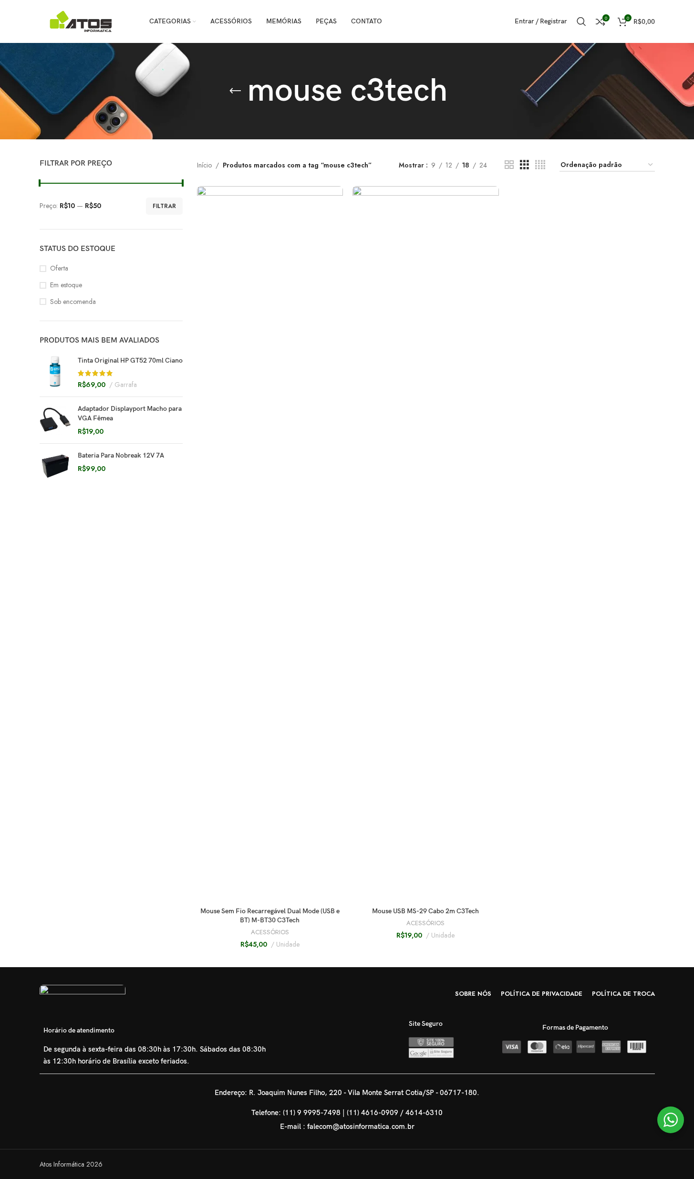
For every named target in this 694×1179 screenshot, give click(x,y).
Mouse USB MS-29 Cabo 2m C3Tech (425, 911)
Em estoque (66, 285)
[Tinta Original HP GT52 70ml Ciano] (55, 373)
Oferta (59, 268)
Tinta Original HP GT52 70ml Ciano (130, 360)
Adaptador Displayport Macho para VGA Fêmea (130, 413)
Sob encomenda (73, 301)
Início (204, 165)
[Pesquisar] (581, 21)
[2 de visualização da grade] (509, 165)
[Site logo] (82, 20)
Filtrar (164, 206)
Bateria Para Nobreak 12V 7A (121, 455)
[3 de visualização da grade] (524, 165)
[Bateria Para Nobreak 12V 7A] (55, 466)
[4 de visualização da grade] (540, 165)
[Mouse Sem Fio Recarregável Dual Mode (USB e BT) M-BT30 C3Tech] (270, 544)
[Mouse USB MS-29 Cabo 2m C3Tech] (425, 544)
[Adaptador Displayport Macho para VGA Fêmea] (55, 420)
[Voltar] (235, 91)
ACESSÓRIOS (270, 932)
